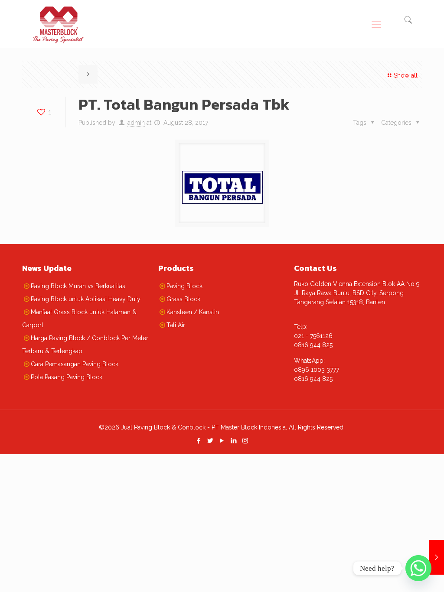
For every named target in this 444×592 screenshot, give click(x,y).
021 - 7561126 (313, 335)
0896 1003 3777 (316, 369)
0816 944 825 (313, 345)
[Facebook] (198, 441)
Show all (406, 75)
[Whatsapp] (418, 568)
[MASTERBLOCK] (58, 19)
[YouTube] (221, 441)
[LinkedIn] (233, 441)
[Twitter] (210, 441)
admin (136, 122)
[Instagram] (245, 441)
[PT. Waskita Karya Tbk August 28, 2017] (436, 557)
